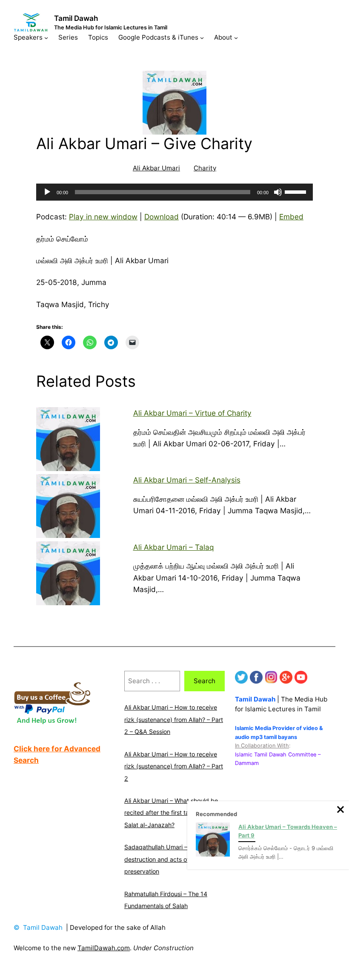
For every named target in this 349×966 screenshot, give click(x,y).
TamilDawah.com (103, 948)
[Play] (47, 192)
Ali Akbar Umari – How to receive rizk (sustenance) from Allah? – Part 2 (173, 766)
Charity (205, 168)
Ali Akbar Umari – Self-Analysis (186, 479)
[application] (174, 192)
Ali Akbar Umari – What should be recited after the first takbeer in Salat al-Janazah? (171, 812)
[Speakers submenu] (46, 37)
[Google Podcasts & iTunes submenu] (202, 37)
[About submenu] (236, 37)
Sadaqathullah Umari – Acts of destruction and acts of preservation (166, 859)
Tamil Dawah (76, 18)
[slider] (297, 191)
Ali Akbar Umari (156, 168)
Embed (291, 216)
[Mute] (278, 192)
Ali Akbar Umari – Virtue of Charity (192, 412)
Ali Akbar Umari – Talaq (173, 547)
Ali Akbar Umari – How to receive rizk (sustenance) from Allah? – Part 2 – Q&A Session (173, 719)
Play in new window (103, 216)
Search (204, 681)
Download (161, 216)
